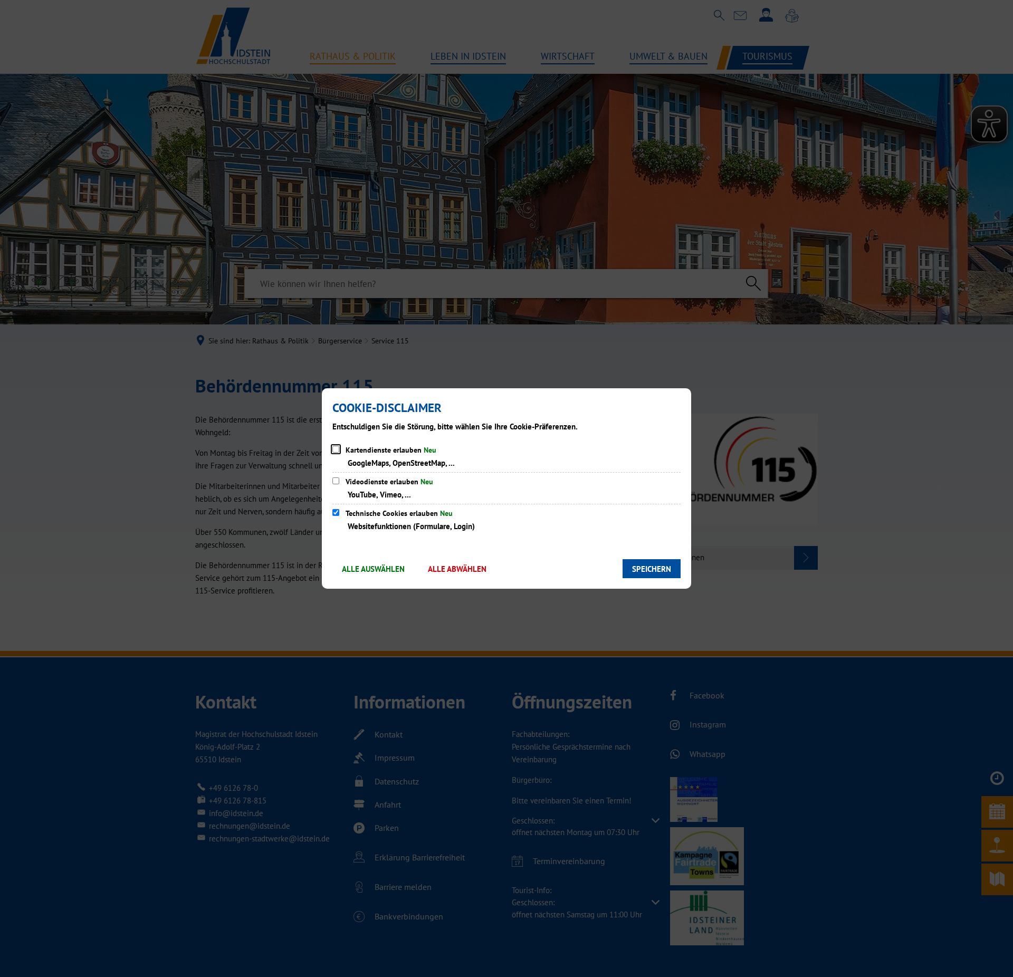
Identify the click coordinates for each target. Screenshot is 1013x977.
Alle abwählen (457, 569)
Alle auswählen (373, 569)
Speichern (651, 569)
